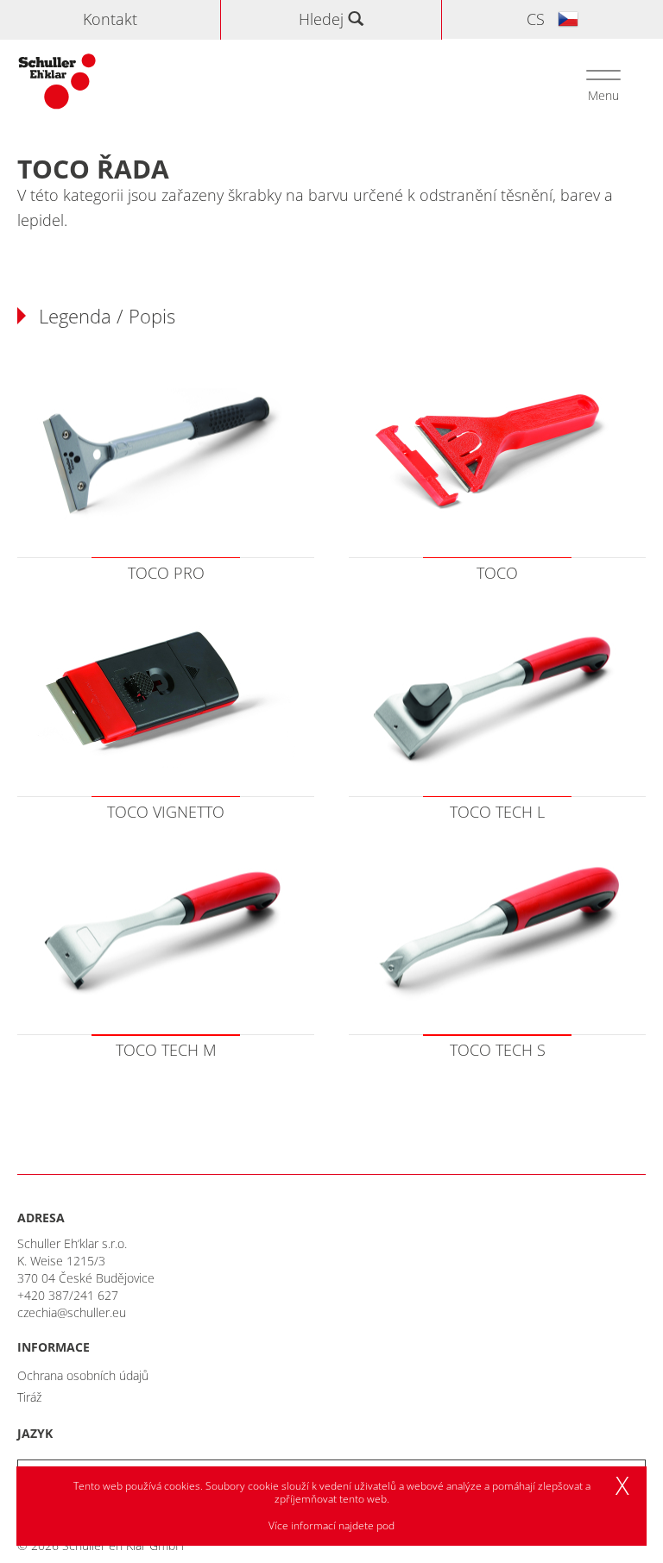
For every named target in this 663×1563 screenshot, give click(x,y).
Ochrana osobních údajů (82, 1375)
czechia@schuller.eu (71, 1312)
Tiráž (29, 1397)
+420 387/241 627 (67, 1295)
